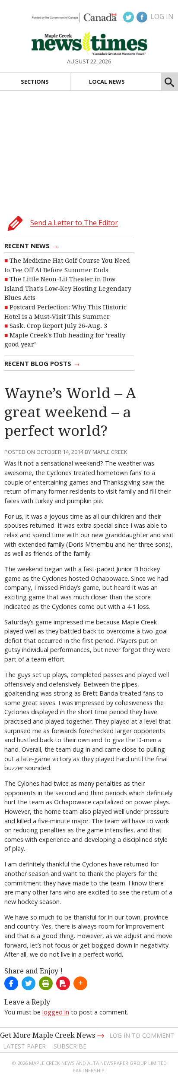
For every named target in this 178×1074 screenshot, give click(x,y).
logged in (55, 1012)
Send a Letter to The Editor (74, 223)
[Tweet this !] (28, 983)
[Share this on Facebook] (11, 983)
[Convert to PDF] (63, 983)
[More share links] (80, 983)
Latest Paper (24, 1046)
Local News (107, 81)
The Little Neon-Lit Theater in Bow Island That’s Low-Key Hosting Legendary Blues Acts (67, 288)
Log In (162, 16)
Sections (35, 81)
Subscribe (70, 1046)
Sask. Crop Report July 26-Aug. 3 (58, 325)
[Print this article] (46, 983)
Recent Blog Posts (42, 363)
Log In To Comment (141, 1035)
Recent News (31, 245)
